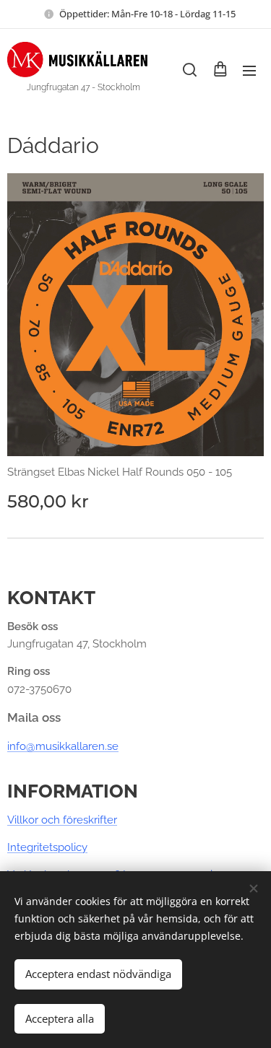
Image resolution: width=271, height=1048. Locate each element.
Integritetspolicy (47, 847)
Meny (249, 70)
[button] (189, 70)
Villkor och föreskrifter (62, 819)
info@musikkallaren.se (63, 746)
